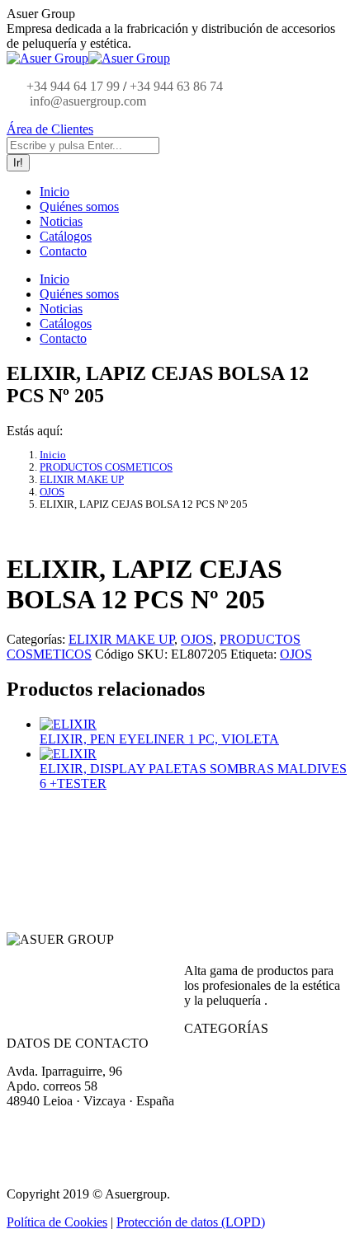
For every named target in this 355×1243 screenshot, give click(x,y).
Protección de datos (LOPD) (190, 1222)
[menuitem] (54, 192)
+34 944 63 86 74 (176, 86)
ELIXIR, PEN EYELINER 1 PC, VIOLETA (159, 739)
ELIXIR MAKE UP (121, 639)
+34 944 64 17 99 (73, 86)
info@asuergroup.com (86, 101)
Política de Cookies (57, 1222)
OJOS (197, 639)
